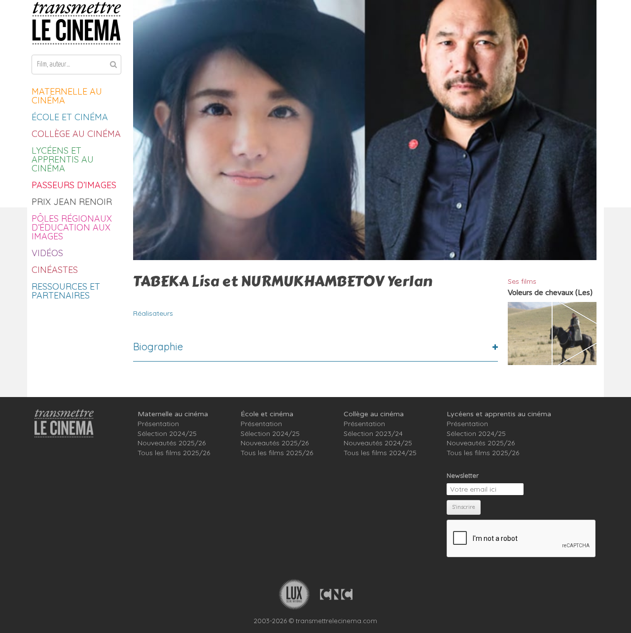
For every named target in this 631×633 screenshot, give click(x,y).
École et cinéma (70, 117)
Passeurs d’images (74, 185)
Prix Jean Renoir (72, 201)
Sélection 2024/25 (167, 433)
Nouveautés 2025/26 (172, 442)
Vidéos (47, 253)
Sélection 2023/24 (373, 433)
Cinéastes (55, 269)
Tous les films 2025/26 (174, 452)
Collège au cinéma (76, 133)
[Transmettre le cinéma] (76, 23)
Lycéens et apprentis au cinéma (63, 159)
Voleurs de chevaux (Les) (550, 292)
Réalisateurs (153, 313)
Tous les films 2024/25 (380, 452)
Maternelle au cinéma (67, 96)
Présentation (158, 423)
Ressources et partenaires (66, 291)
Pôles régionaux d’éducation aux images (72, 227)
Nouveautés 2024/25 (378, 442)
